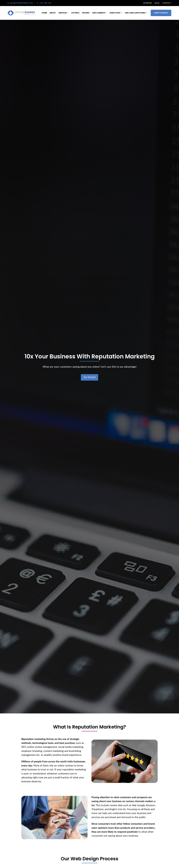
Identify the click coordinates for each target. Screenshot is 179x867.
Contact (166, 3)
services (62, 13)
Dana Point (115, 13)
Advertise (147, 3)
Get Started (89, 377)
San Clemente (98, 13)
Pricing (86, 13)
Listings (75, 13)
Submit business (161, 13)
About (53, 13)
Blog (157, 3)
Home (44, 13)
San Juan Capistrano (135, 13)
